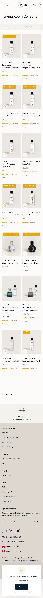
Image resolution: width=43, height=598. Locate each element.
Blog (3, 463)
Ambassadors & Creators (12, 437)
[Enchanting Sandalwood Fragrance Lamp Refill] (31, 46)
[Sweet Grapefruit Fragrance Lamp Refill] (31, 342)
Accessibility (34, 561)
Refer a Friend (7, 442)
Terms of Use (9, 561)
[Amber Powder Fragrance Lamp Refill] (11, 196)
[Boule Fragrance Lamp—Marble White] (11, 244)
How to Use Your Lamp (11, 459)
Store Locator (7, 501)
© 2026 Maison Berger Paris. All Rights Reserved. (21, 558)
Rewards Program (9, 447)
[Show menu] (3, 5)
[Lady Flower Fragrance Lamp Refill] (11, 342)
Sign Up (37, 522)
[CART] (39, 5)
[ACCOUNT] (34, 5)
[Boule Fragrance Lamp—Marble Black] (31, 244)
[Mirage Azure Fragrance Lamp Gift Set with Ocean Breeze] (11, 288)
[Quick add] (5, 56)
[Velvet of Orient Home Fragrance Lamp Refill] (11, 145)
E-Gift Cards (6, 475)
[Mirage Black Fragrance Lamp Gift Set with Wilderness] (31, 288)
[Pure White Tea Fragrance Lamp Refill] (31, 97)
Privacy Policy (22, 561)
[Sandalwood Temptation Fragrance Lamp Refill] (11, 46)
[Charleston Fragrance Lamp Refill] (31, 196)
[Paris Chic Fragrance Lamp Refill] (11, 97)
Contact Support (8, 496)
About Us (5, 433)
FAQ (3, 487)
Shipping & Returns (9, 492)
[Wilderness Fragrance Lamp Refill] (31, 145)
